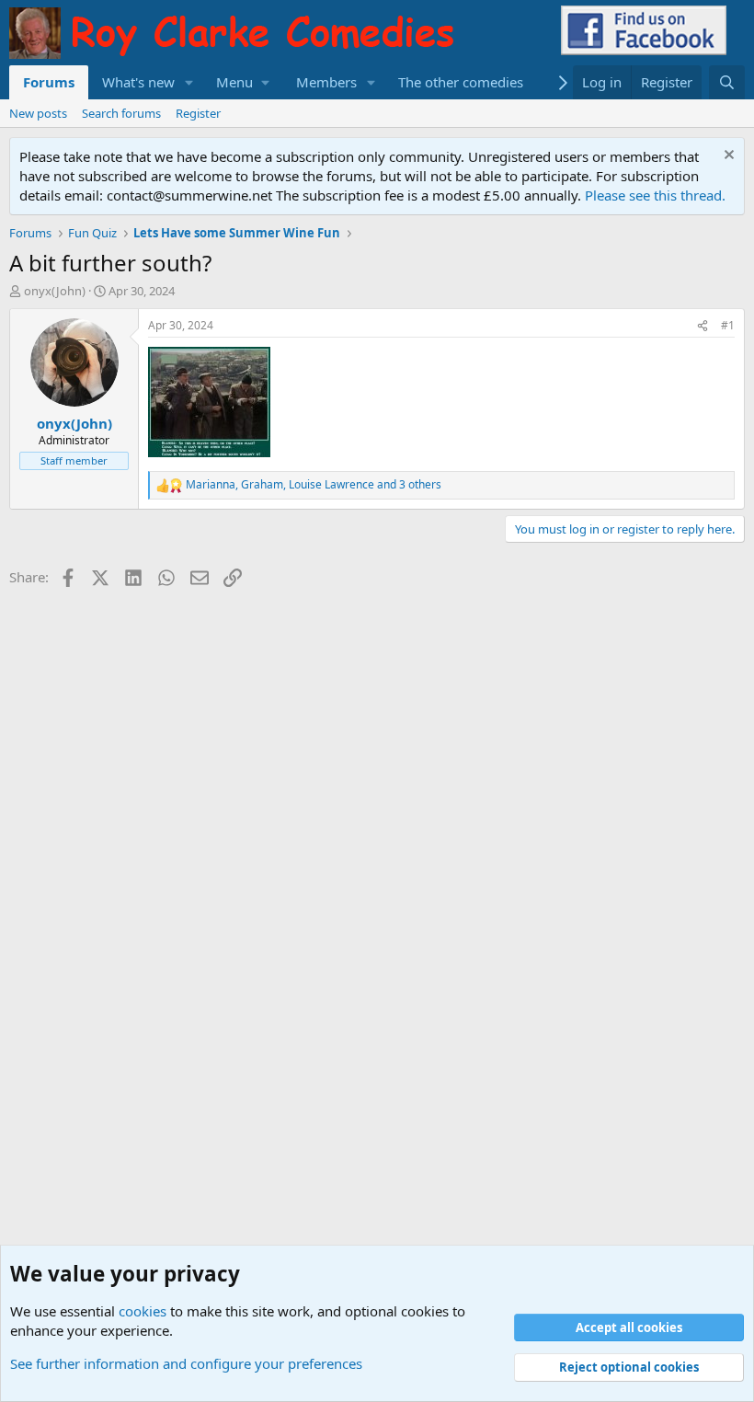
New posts (38, 113)
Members (326, 82)
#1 (728, 325)
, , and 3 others (313, 484)
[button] (189, 82)
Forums (48, 82)
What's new (138, 82)
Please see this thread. (655, 195)
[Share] (702, 326)
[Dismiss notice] (727, 157)
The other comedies (460, 82)
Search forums (121, 113)
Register (198, 113)
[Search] (727, 82)
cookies (142, 1311)
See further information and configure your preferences (186, 1363)
